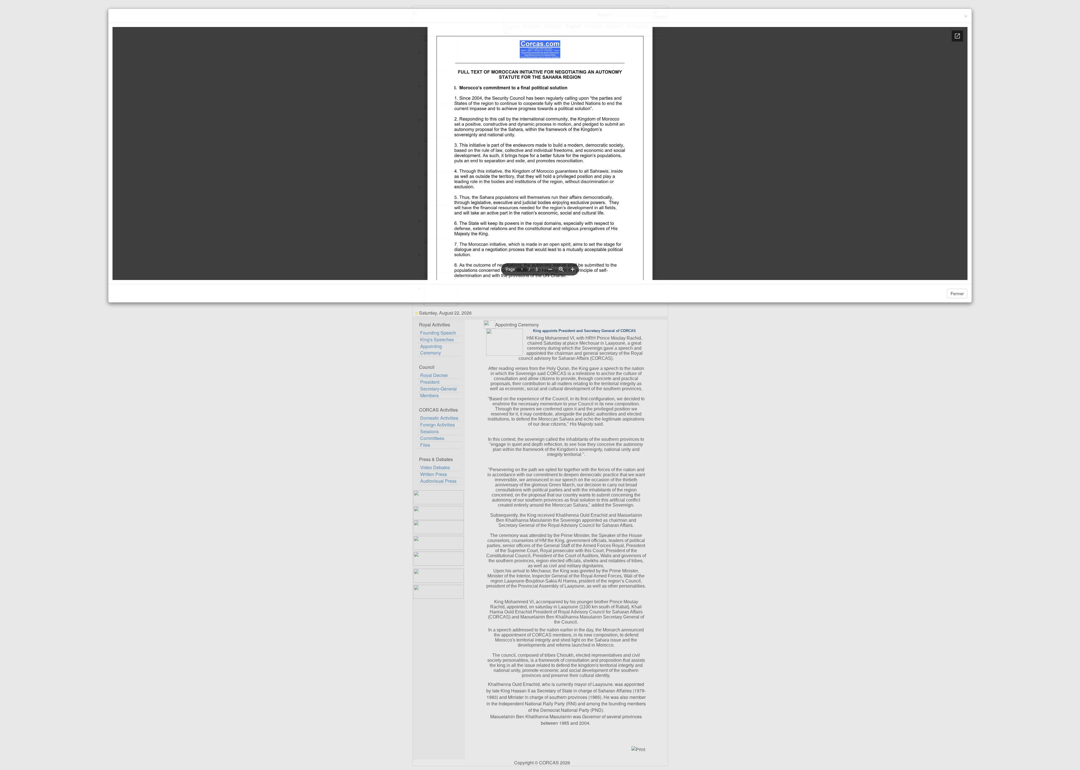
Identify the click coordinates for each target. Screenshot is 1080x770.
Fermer (957, 293)
